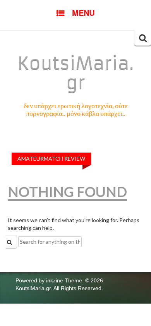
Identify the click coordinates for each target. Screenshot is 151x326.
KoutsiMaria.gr (75, 73)
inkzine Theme (64, 280)
